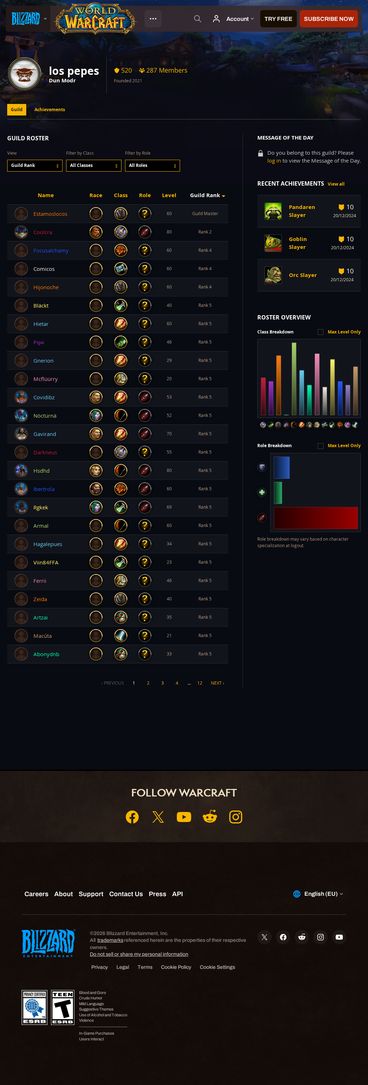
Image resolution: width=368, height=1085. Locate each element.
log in (274, 160)
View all (336, 184)
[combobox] (35, 166)
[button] (35, 166)
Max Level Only (344, 332)
